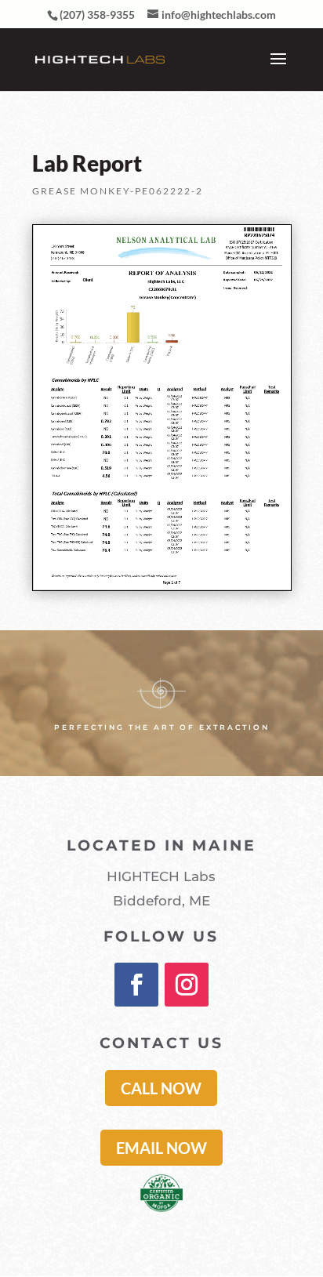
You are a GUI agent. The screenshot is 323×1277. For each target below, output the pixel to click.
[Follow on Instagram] (187, 985)
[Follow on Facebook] (136, 985)
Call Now (161, 1088)
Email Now (161, 1147)
